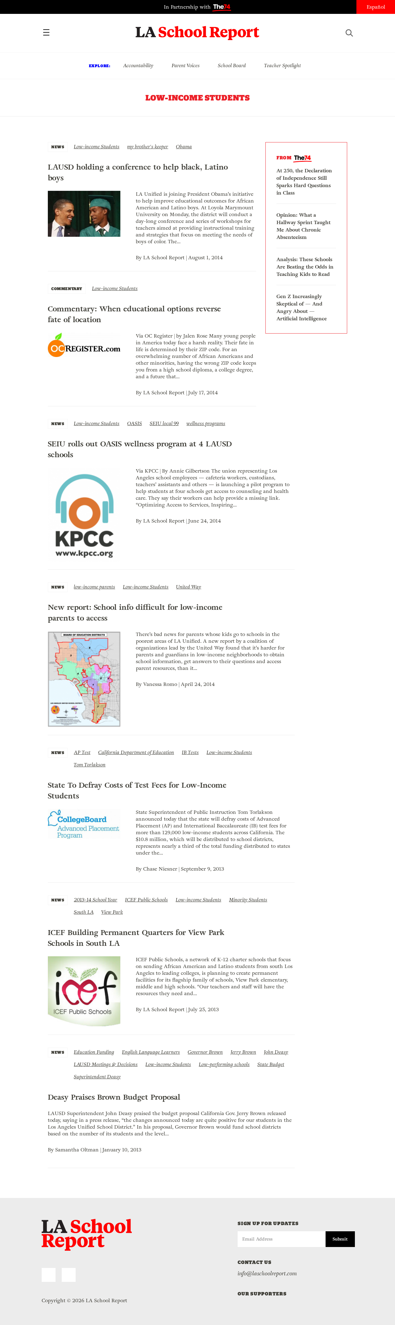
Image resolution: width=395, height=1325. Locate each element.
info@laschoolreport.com (267, 1273)
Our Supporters (262, 1294)
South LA (84, 912)
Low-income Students (96, 146)
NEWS (57, 147)
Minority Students (248, 899)
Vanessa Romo (160, 684)
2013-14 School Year (95, 899)
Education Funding (94, 1052)
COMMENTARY (66, 288)
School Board (232, 65)
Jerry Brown (243, 1052)
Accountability (138, 65)
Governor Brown (205, 1052)
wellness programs (205, 423)
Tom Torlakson (90, 764)
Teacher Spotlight (282, 65)
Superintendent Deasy (97, 1076)
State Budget (270, 1064)
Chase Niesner (160, 868)
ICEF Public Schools (146, 899)
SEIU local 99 (164, 423)
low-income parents (94, 586)
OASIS (134, 423)
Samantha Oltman (77, 1149)
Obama (184, 146)
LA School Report (198, 29)
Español (376, 6)
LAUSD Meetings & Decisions (106, 1064)
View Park (112, 912)
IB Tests (190, 752)
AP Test (82, 752)
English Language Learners (151, 1052)
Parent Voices (186, 65)
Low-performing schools (224, 1064)
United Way (188, 586)
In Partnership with (188, 6)
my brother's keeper (147, 146)
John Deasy (276, 1052)
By (139, 257)
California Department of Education (136, 752)
